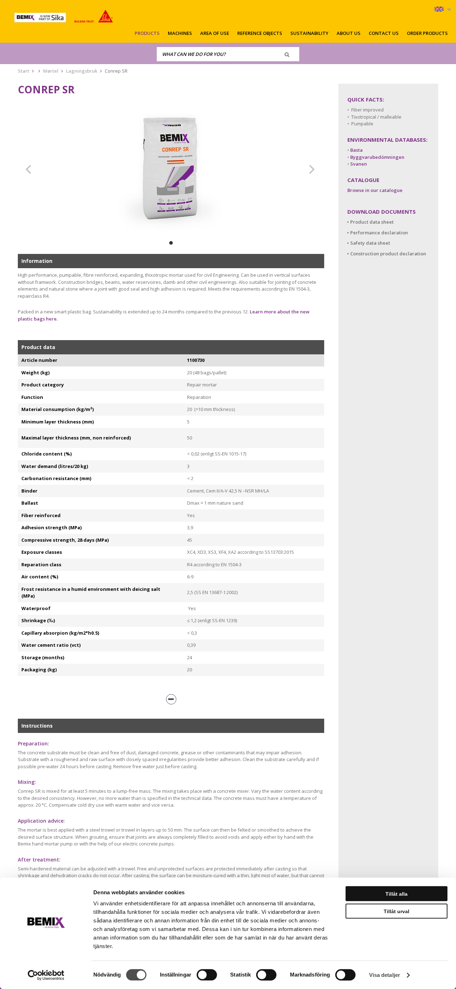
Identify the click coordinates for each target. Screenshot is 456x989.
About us (349, 33)
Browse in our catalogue (375, 190)
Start (23, 71)
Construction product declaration (388, 253)
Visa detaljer (384, 975)
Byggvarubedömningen (377, 157)
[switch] (207, 974)
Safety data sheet (370, 243)
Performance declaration (379, 232)
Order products (427, 33)
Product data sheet (372, 222)
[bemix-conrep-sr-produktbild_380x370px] (171, 169)
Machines (180, 33)
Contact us (384, 33)
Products (147, 33)
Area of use (214, 33)
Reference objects (259, 33)
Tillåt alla (396, 894)
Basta (356, 150)
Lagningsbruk (81, 71)
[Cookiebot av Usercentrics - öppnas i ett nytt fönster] (46, 975)
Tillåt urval (396, 911)
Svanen (358, 164)
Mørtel (50, 71)
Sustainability (309, 33)
